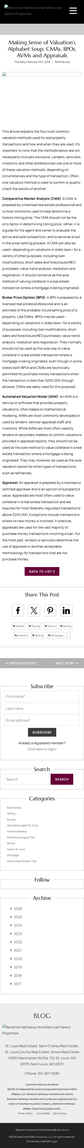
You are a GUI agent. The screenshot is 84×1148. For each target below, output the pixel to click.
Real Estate (14, 808)
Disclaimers (32, 1141)
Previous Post (23, 663)
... (68, 635)
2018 (18, 975)
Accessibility (43, 1113)
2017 (17, 983)
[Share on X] (34, 610)
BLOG (42, 1016)
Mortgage (56, 635)
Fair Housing (59, 1113)
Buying (35, 626)
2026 (18, 908)
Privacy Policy (25, 1113)
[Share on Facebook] (18, 610)
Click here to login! (42, 749)
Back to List (41, 571)
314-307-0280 (48, 1073)
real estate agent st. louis (22, 825)
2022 (18, 942)
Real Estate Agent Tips (21, 837)
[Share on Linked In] (66, 610)
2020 (18, 958)
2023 (18, 933)
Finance (22, 635)
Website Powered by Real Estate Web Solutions (42, 1129)
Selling (38, 635)
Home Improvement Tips (22, 861)
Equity (51, 626)
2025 (18, 916)
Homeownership (17, 831)
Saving (66, 626)
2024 (18, 925)
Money (19, 626)
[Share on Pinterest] (50, 610)
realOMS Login (49, 1141)
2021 (18, 950)
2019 (18, 967)
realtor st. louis (16, 849)
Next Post (65, 663)
